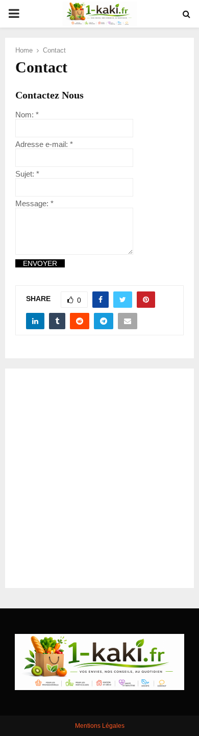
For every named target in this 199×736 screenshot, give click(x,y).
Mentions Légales (100, 725)
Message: (34, 203)
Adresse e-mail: (44, 144)
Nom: (27, 114)
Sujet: (27, 173)
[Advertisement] (99, 478)
